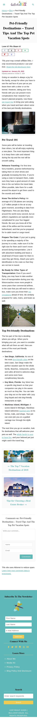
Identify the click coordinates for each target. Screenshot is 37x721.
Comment (26, 557)
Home (4, 10)
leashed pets (24, 411)
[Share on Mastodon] (12, 54)
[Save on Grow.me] (30, 50)
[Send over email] (25, 50)
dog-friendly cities (20, 360)
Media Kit (11, 663)
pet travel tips (7, 102)
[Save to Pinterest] (18, 50)
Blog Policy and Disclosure (19, 671)
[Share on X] (12, 50)
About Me (11, 659)
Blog (11, 10)
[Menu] (4, 4)
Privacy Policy (13, 667)
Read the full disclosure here (18, 67)
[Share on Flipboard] (5, 54)
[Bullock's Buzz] (18, 4)
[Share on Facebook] (5, 50)
